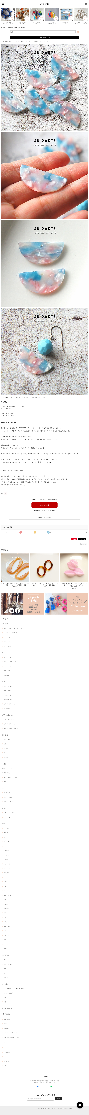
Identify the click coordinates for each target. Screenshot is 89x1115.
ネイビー (6, 944)
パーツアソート (7, 624)
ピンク (6, 922)
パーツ (4, 681)
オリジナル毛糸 (8, 797)
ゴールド (6, 828)
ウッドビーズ (7, 666)
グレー (6, 939)
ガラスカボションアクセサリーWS (13, 988)
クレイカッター (7, 1008)
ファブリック (6, 773)
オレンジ (6, 935)
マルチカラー (7, 926)
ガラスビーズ (7, 657)
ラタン (6, 977)
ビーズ (4, 653)
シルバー (6, 833)
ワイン (6, 890)
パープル (6, 899)
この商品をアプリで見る (44, 518)
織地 (5, 781)
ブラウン (6, 850)
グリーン (6, 913)
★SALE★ (5, 984)
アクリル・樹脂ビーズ (10, 661)
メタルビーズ (7, 670)
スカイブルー (7, 864)
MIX (5, 931)
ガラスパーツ (7, 695)
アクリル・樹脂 (8, 686)
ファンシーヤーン (9, 801)
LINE (5, 1065)
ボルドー (6, 886)
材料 (5, 1002)
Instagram (7, 1061)
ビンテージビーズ (9, 817)
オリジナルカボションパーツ (12, 704)
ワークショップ (8, 993)
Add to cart (44, 505)
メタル (6, 968)
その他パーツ (7, 708)
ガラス (6, 959)
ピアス (6, 744)
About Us (7, 1019)
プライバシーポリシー (10, 1032)
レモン (6, 882)
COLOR (4, 824)
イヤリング (7, 739)
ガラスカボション (7, 715)
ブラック (6, 841)
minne (6, 1048)
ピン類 (6, 748)
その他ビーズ (7, 675)
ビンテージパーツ (9, 813)
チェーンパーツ (8, 699)
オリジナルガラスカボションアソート (14, 628)
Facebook (7, 1052)
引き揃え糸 (7, 793)
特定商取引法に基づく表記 (11, 1037)
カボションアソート (9, 646)
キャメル (6, 855)
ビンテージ (5, 808)
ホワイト (6, 846)
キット (6, 997)
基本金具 (5, 735)
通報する (83, 544)
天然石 (4, 764)
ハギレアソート (7, 768)
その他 (6, 757)
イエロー (6, 877)
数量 (2, 493)
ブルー (6, 859)
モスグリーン (7, 873)
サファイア (7, 868)
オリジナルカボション (10, 724)
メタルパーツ (7, 690)
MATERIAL (5, 955)
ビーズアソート (8, 637)
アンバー (6, 904)
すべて (8, 532)
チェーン (6, 753)
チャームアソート (9, 641)
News (6, 1024)
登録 (58, 1098)
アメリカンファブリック (10, 777)
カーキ (6, 948)
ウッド (6, 973)
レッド (6, 917)
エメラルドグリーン (9, 895)
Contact (6, 1028)
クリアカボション (9, 719)
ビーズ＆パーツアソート (10, 633)
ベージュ (6, 908)
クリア (6, 837)
